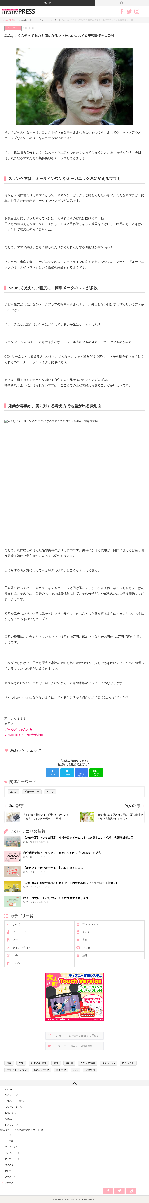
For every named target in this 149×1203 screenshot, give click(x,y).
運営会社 (9, 1119)
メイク (53, 20)
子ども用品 (108, 1063)
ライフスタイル (21, 947)
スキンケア (127, 132)
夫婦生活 (90, 1070)
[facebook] (52, 772)
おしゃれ (51, 593)
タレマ (8, 1171)
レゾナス (9, 1183)
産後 (21, 1063)
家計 (54, 663)
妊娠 (9, 1063)
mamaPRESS (9, 20)
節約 (132, 593)
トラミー (9, 1135)
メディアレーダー (13, 1153)
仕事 (15, 955)
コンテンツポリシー (14, 1107)
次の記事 (133, 806)
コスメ (13, 791)
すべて (16, 924)
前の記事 (16, 806)
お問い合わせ (11, 1113)
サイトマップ (11, 1125)
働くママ (61, 1070)
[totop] (74, 1083)
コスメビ (9, 1165)
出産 (23, 261)
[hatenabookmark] (81, 772)
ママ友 (86, 947)
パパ (75, 1070)
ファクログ (10, 1177)
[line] (96, 772)
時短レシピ (128, 1063)
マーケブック (11, 1147)
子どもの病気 (87, 1063)
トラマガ (9, 1141)
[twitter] (67, 772)
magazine (23, 20)
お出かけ (29, 324)
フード (16, 939)
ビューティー (39, 20)
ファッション (90, 924)
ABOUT (8, 1089)
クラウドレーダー (13, 1159)
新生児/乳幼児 (39, 1063)
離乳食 (69, 1063)
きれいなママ (41, 1070)
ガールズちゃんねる (18, 729)
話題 (85, 955)
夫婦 (85, 939)
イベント (17, 963)
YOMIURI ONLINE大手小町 (23, 735)
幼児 (56, 1063)
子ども (86, 932)
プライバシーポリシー (15, 1101)
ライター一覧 (11, 1095)
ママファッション (17, 1070)
